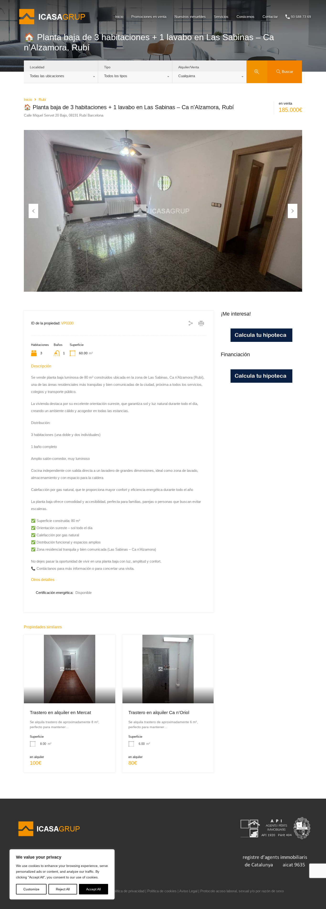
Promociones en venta (148, 17)
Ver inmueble (69, 689)
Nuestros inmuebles (190, 17)
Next (292, 211)
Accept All (93, 889)
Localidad (37, 67)
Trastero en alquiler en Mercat (60, 712)
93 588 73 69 (301, 17)
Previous (33, 211)
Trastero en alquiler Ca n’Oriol (158, 712)
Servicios (221, 17)
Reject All (63, 889)
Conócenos (245, 17)
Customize (31, 889)
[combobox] (61, 77)
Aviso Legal (188, 891)
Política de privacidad (127, 891)
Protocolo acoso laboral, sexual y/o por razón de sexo (242, 891)
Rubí (42, 99)
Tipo (107, 67)
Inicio (119, 17)
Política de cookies (162, 891)
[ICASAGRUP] (54, 26)
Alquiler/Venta (188, 67)
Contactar (270, 17)
